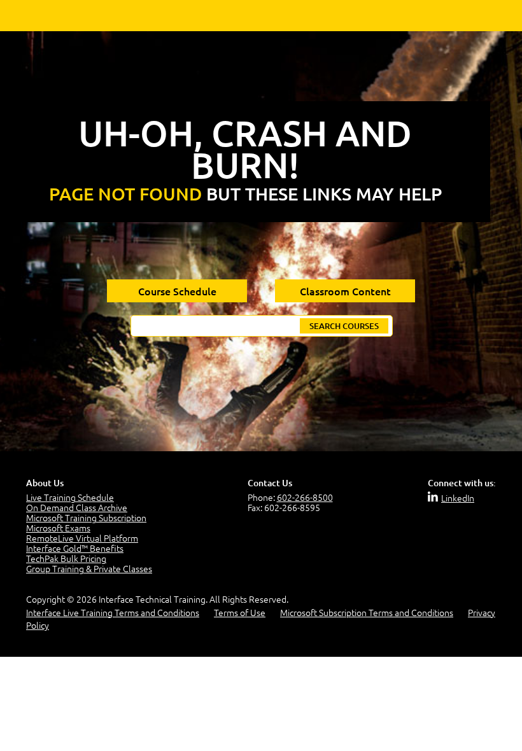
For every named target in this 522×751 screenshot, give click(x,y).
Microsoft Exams (58, 527)
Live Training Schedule (70, 497)
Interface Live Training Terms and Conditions (112, 612)
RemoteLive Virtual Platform (82, 537)
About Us (45, 483)
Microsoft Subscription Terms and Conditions (366, 612)
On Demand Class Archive (76, 507)
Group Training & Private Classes (89, 568)
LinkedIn (457, 497)
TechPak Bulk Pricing (66, 558)
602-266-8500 (305, 497)
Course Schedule (177, 291)
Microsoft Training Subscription (86, 517)
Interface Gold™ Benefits (74, 548)
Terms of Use (239, 612)
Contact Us (270, 483)
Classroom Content (345, 291)
